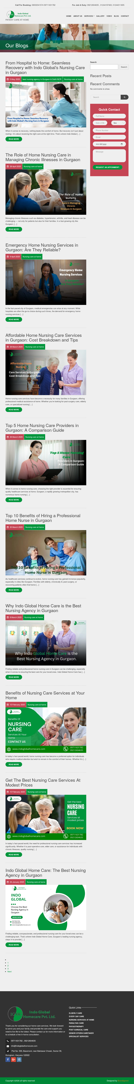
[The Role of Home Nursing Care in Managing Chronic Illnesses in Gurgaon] (45, 191)
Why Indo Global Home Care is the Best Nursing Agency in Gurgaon (43, 607)
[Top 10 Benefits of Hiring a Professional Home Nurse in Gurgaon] (45, 552)
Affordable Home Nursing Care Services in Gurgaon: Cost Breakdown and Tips (43, 337)
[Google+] (13, 1059)
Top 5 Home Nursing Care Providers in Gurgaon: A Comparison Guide (42, 427)
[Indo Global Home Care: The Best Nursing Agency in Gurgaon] (45, 907)
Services (88, 16)
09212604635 (93, 5)
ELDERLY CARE (75, 1013)
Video (109, 16)
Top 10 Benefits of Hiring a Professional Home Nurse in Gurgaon (42, 517)
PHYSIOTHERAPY (76, 1026)
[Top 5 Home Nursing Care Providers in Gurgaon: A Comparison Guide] (45, 462)
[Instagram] (19, 1059)
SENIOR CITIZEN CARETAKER (81, 1033)
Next (9, 971)
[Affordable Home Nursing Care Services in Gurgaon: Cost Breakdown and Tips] (45, 372)
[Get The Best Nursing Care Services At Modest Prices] (45, 817)
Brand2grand (123, 1080)
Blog (116, 16)
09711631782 (49, 5)
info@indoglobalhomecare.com (24, 1045)
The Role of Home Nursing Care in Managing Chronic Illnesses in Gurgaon (42, 156)
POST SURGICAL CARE (78, 1029)
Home (68, 16)
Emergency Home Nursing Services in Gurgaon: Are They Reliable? (41, 247)
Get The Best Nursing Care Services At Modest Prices (42, 782)
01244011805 (118, 5)
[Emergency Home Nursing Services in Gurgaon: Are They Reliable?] (45, 281)
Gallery (100, 16)
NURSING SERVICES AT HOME (81, 1020)
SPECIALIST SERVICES (78, 1036)
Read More (14, 139)
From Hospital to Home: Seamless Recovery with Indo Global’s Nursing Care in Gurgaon (45, 67)
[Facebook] (8, 1059)
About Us (77, 16)
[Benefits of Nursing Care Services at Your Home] (45, 729)
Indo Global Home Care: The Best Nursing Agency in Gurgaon (45, 872)
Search (93, 62)
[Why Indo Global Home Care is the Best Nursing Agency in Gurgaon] (45, 642)
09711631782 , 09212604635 (23, 1040)
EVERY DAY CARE (76, 1016)
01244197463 (106, 5)
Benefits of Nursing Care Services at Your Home (45, 695)
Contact (125, 16)
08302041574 (37, 5)
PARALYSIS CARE (76, 1023)
